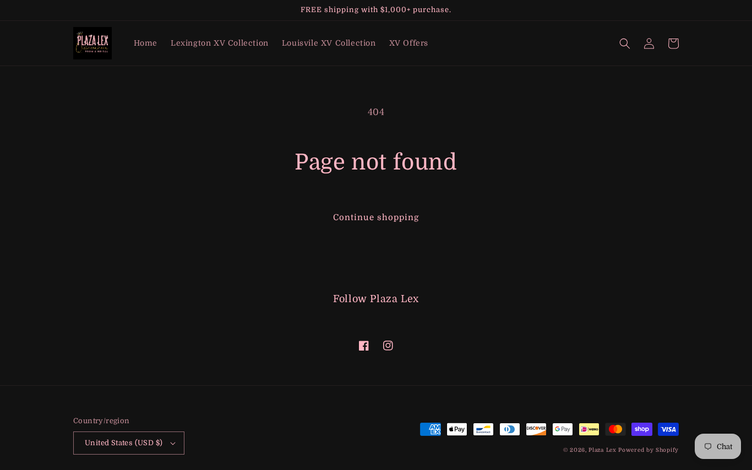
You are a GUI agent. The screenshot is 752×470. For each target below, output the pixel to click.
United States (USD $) (123, 443)
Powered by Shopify (648, 450)
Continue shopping (376, 217)
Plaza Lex (602, 450)
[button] (625, 43)
